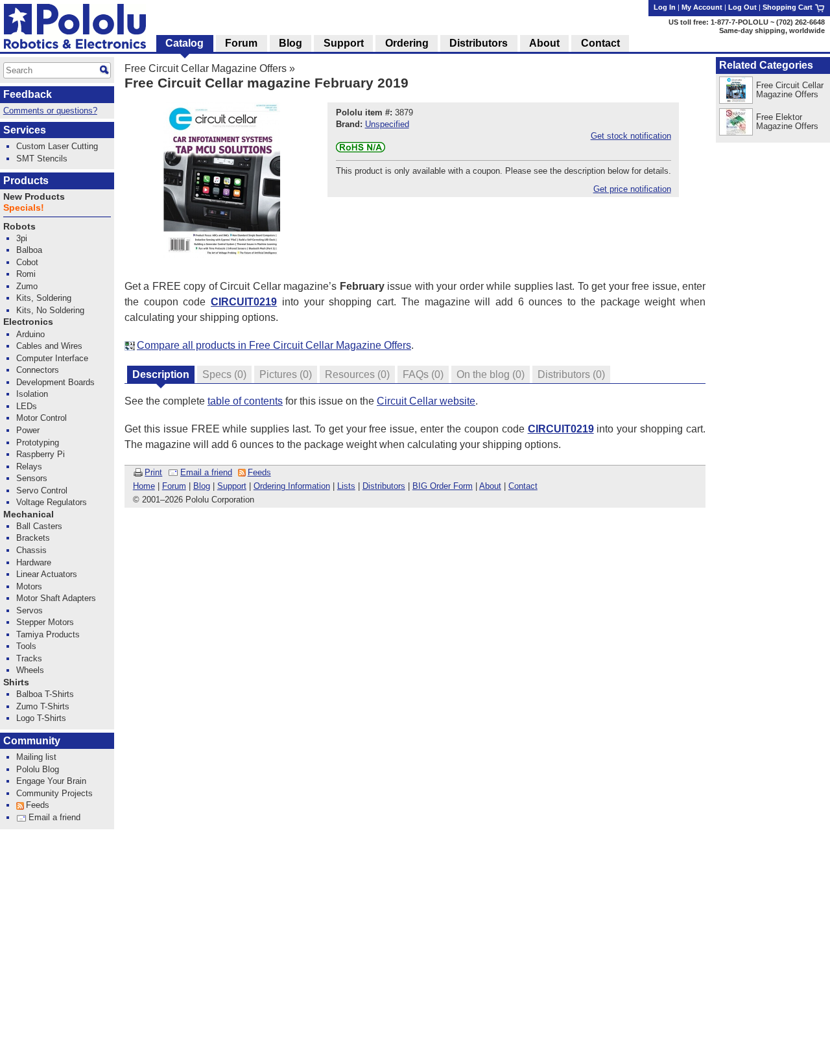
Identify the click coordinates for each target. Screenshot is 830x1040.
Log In (665, 7)
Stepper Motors (45, 622)
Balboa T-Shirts (45, 694)
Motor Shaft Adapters (56, 598)
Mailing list (36, 757)
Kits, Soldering (43, 298)
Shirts (16, 682)
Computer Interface (52, 358)
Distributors (383, 486)
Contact (523, 486)
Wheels (30, 670)
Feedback (27, 94)
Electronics (28, 322)
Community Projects (54, 793)
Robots (19, 226)
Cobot (27, 262)
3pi (21, 238)
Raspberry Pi (40, 454)
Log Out (742, 7)
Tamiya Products (48, 634)
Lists (346, 486)
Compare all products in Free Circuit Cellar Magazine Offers (274, 345)
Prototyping (37, 442)
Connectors (37, 370)
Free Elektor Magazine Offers (787, 121)
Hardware (33, 562)
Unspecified (387, 124)
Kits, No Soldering (50, 310)
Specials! (23, 208)
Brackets (33, 538)
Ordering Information (292, 486)
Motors (29, 586)
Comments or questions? (50, 110)
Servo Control (41, 490)
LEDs (26, 406)
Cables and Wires (49, 346)
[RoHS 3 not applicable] (360, 149)
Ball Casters (39, 526)
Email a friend (206, 472)
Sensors (31, 478)
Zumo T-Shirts (42, 706)
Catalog (184, 43)
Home (144, 486)
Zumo (27, 286)
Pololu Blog (37, 769)
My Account (702, 7)
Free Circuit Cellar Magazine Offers (205, 68)
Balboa (29, 250)
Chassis (31, 550)
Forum (174, 486)
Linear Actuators (46, 574)
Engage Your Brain (51, 781)
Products (26, 180)
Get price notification (632, 189)
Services (24, 130)
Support (231, 486)
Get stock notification (631, 136)
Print (153, 472)
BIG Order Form (442, 486)
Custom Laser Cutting (57, 146)
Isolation (32, 394)
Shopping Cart (788, 7)
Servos (29, 610)
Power (28, 430)
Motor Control (41, 418)
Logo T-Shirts (41, 718)
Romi (26, 274)
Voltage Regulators (51, 502)
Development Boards (55, 382)
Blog (201, 486)
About (490, 486)
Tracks (29, 658)
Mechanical (28, 514)
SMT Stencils (41, 158)
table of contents (245, 401)
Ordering (407, 43)
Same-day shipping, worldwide (772, 30)
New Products (34, 197)
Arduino (30, 334)
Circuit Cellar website (426, 401)
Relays (29, 466)
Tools (26, 646)
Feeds (259, 472)
